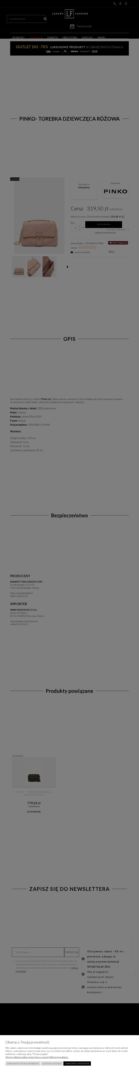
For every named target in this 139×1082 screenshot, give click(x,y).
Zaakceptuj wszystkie (77, 1063)
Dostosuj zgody (52, 1063)
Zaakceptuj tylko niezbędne (23, 1063)
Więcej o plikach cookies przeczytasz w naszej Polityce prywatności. (36, 1057)
